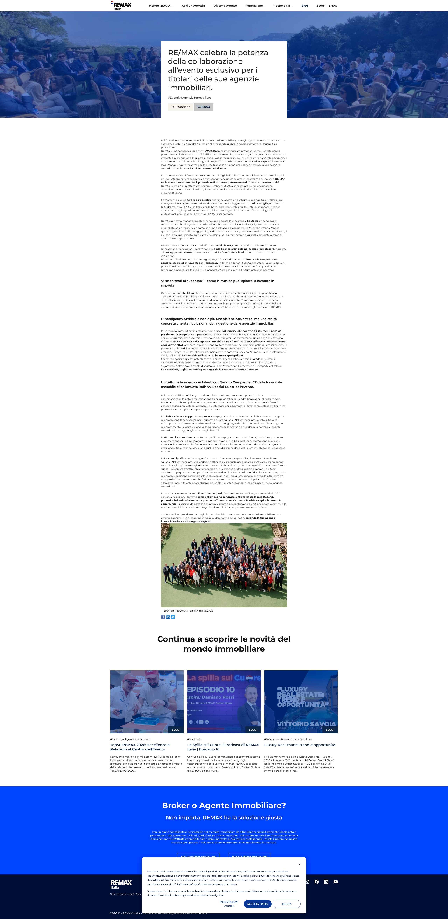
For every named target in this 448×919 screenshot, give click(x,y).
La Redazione (181, 107)
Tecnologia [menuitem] (282, 5)
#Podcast (194, 739)
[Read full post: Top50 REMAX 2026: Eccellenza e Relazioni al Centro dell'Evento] (147, 701)
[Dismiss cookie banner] (299, 865)
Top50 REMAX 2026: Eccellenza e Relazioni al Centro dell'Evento (140, 747)
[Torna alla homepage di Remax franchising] (121, 6)
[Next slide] (283, 569)
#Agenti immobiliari (136, 739)
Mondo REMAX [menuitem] (159, 5)
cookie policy (249, 875)
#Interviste (272, 739)
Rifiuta (287, 903)
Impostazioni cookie (229, 904)
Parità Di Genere (196, 913)
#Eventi (173, 97)
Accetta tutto (257, 903)
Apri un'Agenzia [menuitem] (193, 5)
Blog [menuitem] (304, 5)
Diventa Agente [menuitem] (225, 5)
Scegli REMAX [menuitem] (327, 5)
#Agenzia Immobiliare (195, 97)
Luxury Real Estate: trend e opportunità (299, 745)
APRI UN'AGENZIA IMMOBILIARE (198, 856)
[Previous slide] (165, 569)
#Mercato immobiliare (296, 739)
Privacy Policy (173, 913)
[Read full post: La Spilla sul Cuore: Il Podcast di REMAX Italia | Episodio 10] (224, 701)
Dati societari (152, 913)
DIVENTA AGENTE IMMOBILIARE (249, 856)
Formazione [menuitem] (254, 5)
